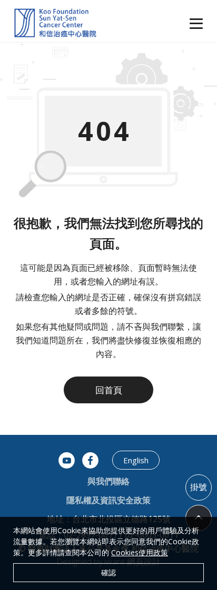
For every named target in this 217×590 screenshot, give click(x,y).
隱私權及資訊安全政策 (108, 500)
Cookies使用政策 (139, 552)
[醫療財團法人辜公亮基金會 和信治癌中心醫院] (55, 23)
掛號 (198, 487)
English (136, 460)
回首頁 (108, 390)
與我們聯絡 (108, 481)
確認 (108, 572)
